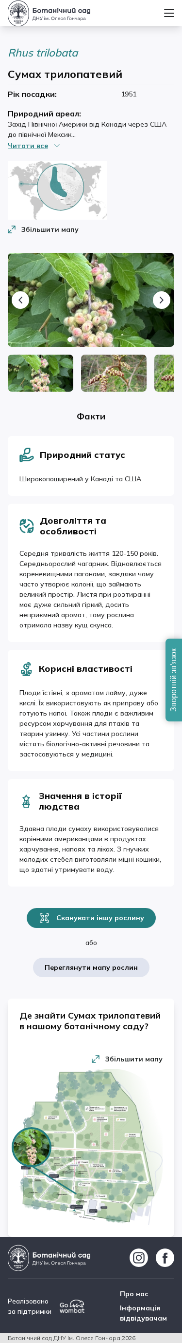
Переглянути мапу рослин (91, 967)
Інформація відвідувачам (143, 1313)
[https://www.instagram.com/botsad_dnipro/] (139, 1257)
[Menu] (169, 13)
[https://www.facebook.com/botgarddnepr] (165, 1257)
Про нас (134, 1293)
